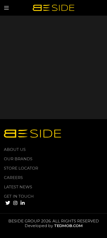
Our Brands (18, 158)
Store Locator (21, 168)
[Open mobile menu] (6, 8)
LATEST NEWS (18, 186)
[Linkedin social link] (22, 203)
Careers (13, 177)
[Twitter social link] (8, 203)
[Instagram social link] (15, 203)
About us (15, 149)
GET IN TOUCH (19, 196)
